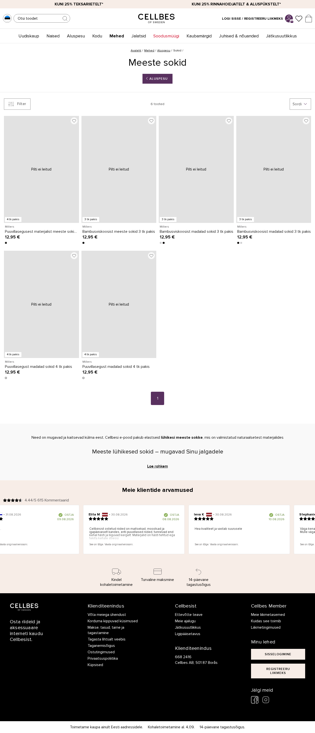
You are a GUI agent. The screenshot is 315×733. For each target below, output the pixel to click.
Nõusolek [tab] (84, 328)
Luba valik (157, 417)
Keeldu (87, 417)
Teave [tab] (231, 328)
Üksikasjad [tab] (157, 328)
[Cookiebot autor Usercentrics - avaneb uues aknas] (241, 312)
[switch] (130, 397)
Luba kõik (228, 417)
